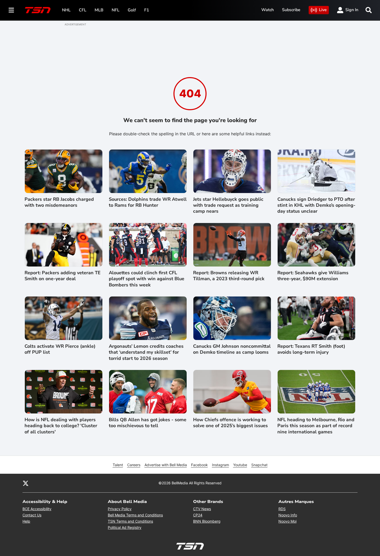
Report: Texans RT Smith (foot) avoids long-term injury (311, 349)
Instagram (220, 465)
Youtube (240, 465)
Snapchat (259, 465)
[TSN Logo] (38, 10)
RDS (282, 509)
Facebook (199, 465)
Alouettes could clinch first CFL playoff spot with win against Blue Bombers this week (146, 279)
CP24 (197, 515)
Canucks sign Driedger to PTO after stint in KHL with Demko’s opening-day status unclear (316, 205)
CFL (82, 10)
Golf (132, 10)
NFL (115, 10)
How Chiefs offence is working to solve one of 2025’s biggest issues (230, 423)
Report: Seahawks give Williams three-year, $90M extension (312, 276)
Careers (133, 465)
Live (323, 10)
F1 (146, 10)
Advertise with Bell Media (166, 465)
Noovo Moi (287, 521)
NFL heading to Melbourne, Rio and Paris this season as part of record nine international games (315, 426)
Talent (118, 465)
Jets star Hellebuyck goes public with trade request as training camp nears (228, 205)
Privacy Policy (120, 509)
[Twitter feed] (25, 483)
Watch (267, 10)
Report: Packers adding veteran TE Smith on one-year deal (63, 276)
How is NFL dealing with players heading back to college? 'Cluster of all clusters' (61, 426)
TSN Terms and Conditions (130, 521)
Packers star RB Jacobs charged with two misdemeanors (59, 202)
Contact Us (31, 515)
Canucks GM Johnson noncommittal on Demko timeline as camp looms (232, 349)
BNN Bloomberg (207, 521)
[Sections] (11, 10)
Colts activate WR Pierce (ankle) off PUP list (60, 349)
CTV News (202, 509)
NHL (66, 10)
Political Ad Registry (124, 527)
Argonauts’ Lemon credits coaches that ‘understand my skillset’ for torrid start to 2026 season (146, 352)
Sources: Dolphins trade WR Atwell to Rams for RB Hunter (148, 202)
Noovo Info (287, 515)
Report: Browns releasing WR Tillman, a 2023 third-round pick (228, 276)
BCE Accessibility (36, 509)
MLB (99, 10)
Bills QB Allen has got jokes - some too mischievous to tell (147, 423)
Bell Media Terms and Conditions (135, 515)
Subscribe (291, 10)
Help (26, 521)
